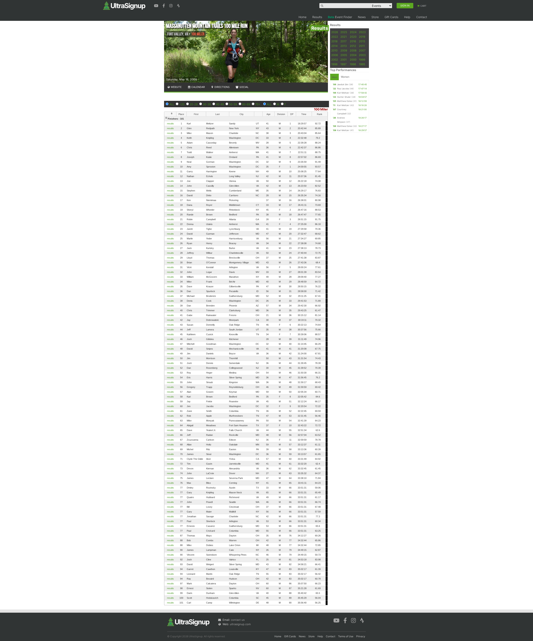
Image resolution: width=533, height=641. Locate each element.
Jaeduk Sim (342, 84)
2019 (362, 36)
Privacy (360, 636)
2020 (353, 36)
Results (317, 17)
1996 (353, 64)
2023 (362, 32)
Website (176, 87)
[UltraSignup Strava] (178, 5)
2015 (362, 41)
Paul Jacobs (343, 88)
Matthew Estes (344, 101)
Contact (421, 17)
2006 (334, 55)
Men (334, 77)
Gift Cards (391, 17)
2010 (334, 50)
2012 (353, 45)
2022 (334, 36)
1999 (362, 59)
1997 (343, 64)
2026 (334, 32)
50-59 (233, 104)
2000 (353, 59)
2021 (343, 36)
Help (407, 17)
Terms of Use (345, 636)
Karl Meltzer (343, 92)
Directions (222, 87)
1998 (334, 64)
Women (345, 76)
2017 (343, 41)
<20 (181, 104)
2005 (343, 55)
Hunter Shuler (344, 97)
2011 (362, 45)
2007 (362, 50)
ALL (171, 104)
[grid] (246, 360)
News (362, 17)
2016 (353, 41)
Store (375, 17)
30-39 (207, 104)
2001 (343, 59)
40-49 (220, 104)
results (170, 123)
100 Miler (321, 109)
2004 (353, 55)
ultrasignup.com (240, 624)
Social (244, 87)
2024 (353, 32)
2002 (334, 59)
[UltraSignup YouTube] (156, 5)
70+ (257, 104)
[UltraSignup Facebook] (164, 5)
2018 (334, 41)
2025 (343, 32)
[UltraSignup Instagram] (171, 5)
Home (302, 17)
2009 (343, 50)
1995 (362, 64)
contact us (238, 619)
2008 (353, 50)
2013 (343, 45)
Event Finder (340, 17)
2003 (362, 55)
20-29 (194, 104)
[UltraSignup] (124, 5)
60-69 (246, 104)
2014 (334, 45)
